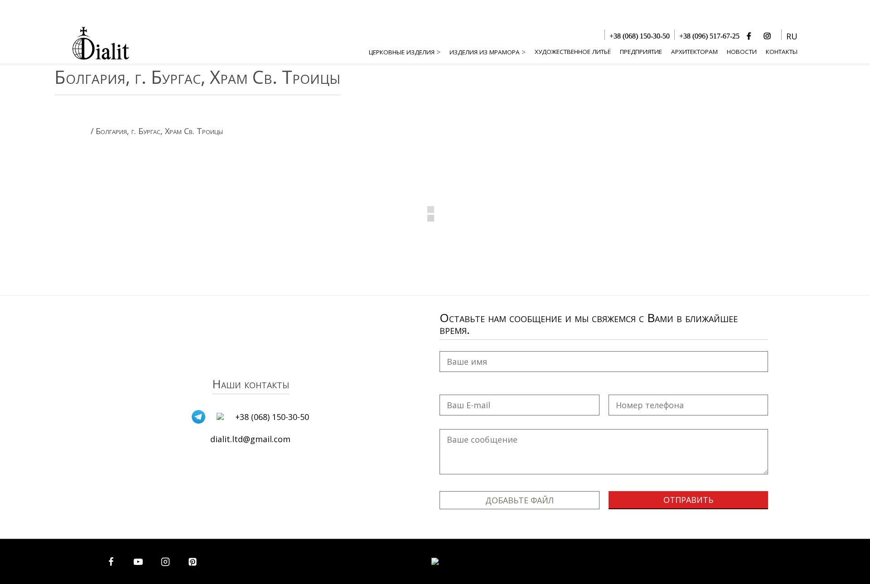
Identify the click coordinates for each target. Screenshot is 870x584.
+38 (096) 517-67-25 (709, 36)
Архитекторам (694, 52)
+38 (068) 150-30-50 (639, 36)
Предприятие (641, 52)
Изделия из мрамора (485, 52)
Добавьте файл (519, 500)
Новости (742, 52)
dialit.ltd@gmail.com (250, 439)
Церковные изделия (402, 52)
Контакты (782, 52)
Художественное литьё (573, 52)
